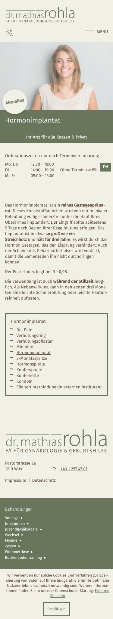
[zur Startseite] (40, 14)
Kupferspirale (29, 369)
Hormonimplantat (34, 352)
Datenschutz (44, 480)
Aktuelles (15, 101)
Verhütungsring (31, 335)
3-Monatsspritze (32, 358)
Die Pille (24, 329)
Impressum (15, 480)
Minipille (25, 347)
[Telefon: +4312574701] (9, 32)
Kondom (25, 381)
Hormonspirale (31, 364)
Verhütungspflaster (35, 341)
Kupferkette (28, 375)
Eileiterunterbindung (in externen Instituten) (59, 387)
